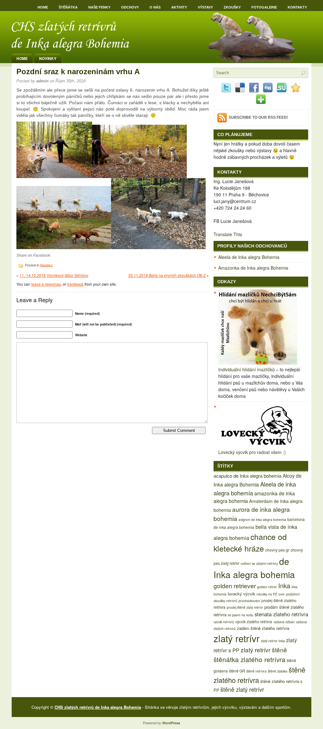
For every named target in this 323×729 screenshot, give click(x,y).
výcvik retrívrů (224, 621)
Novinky (47, 58)
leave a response (46, 284)
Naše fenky (99, 7)
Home (43, 7)
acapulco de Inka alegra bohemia (247, 475)
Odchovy (130, 7)
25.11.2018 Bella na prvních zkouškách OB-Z (167, 275)
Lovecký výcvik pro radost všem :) (252, 452)
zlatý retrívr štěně (264, 649)
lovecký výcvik (241, 594)
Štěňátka (68, 7)
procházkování (249, 600)
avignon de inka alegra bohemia (262, 519)
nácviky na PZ (266, 594)
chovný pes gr (277, 550)
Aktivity (179, 7)
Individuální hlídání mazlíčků (246, 369)
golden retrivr (267, 586)
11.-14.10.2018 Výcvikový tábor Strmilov (54, 275)
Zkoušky (232, 7)
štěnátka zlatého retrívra (249, 659)
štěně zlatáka (277, 671)
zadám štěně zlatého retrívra (263, 628)
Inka (284, 585)
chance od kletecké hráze (250, 542)
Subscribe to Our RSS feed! (258, 117)
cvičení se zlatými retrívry (259, 563)
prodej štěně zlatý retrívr (245, 607)
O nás (155, 7)
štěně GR (237, 670)
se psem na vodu (240, 614)
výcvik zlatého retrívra (253, 621)
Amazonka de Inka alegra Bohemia (253, 268)
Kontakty (297, 7)
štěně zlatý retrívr (242, 689)
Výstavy (205, 7)
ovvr (282, 594)
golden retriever (235, 585)
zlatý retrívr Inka (273, 640)
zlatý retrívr (237, 638)
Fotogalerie (264, 7)
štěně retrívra (256, 671)
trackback (75, 284)
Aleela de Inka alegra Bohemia (248, 257)
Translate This (228, 234)
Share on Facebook (33, 255)
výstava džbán (284, 621)
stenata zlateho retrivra (281, 614)
